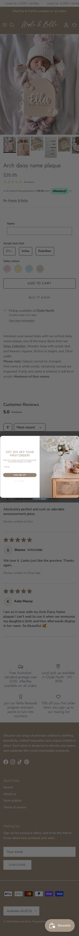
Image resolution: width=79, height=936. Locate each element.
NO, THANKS (20, 481)
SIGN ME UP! (20, 475)
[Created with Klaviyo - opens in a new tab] (39, 499)
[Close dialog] (77, 438)
